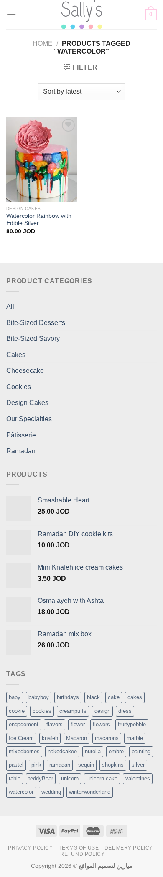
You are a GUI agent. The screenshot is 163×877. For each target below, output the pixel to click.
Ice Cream (21, 738)
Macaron (76, 738)
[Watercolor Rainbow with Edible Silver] (41, 159)
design (102, 711)
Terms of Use (79, 848)
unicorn (70, 778)
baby (14, 697)
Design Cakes (27, 402)
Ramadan (21, 451)
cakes (134, 697)
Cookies (18, 386)
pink (36, 765)
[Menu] (11, 14)
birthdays (68, 697)
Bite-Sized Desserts (35, 322)
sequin (86, 765)
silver (138, 765)
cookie (17, 711)
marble (135, 738)
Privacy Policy (30, 848)
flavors (54, 724)
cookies (42, 711)
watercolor (21, 792)
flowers (101, 724)
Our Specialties (29, 418)
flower (78, 724)
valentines (137, 778)
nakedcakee (62, 751)
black (93, 697)
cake (114, 697)
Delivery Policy (128, 848)
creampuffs (73, 711)
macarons (107, 738)
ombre (116, 751)
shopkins (113, 765)
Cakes (15, 354)
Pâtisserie (21, 435)
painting (141, 751)
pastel (16, 765)
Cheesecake (25, 370)
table (14, 778)
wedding (51, 792)
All (10, 306)
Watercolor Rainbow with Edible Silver (38, 220)
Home (43, 43)
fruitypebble (132, 724)
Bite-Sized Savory (33, 338)
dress (125, 711)
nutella (93, 751)
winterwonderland (89, 792)
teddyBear (40, 778)
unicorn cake (102, 778)
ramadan (59, 765)
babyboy (38, 697)
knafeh (50, 738)
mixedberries (24, 751)
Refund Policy (82, 854)
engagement (23, 724)
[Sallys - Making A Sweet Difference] (81, 14)
